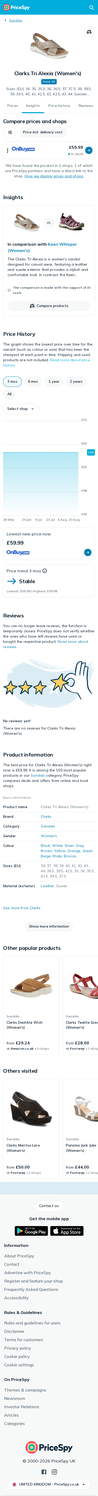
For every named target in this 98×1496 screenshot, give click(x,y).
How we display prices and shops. (54, 176)
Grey (80, 845)
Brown (46, 850)
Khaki (57, 856)
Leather (47, 886)
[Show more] (7, 150)
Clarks (46, 816)
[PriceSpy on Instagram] (54, 1471)
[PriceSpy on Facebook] (44, 1471)
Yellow (59, 850)
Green (88, 850)
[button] (10, 132)
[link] (49, 260)
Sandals (15, 20)
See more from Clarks (22, 908)
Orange (74, 850)
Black (45, 845)
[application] (49, 470)
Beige (46, 856)
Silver (69, 845)
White (57, 845)
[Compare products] (89, 32)
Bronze (70, 856)
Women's (49, 836)
